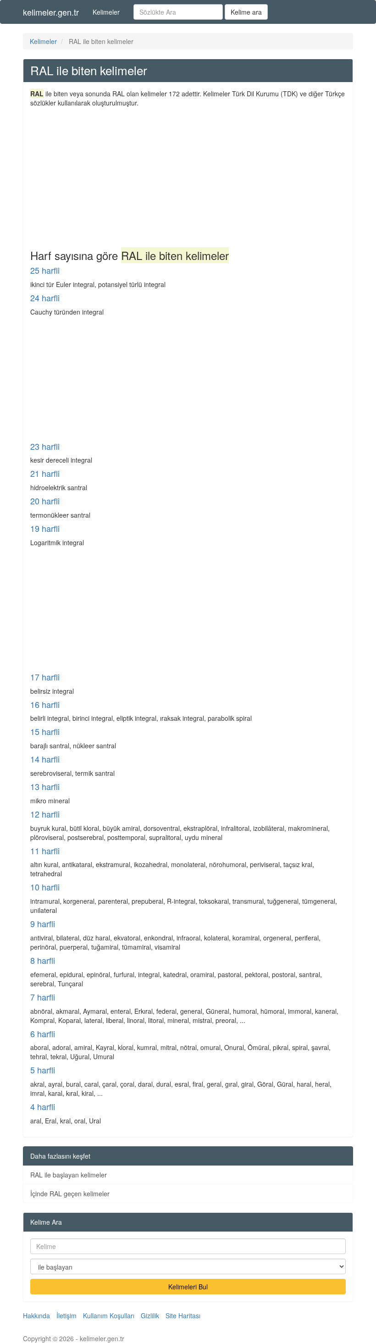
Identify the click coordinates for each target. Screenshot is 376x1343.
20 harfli (45, 501)
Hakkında (36, 1315)
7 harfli (42, 997)
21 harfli (45, 473)
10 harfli (45, 887)
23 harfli (45, 446)
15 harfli (45, 731)
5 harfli (42, 1070)
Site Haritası (183, 1315)
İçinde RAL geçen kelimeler (70, 1193)
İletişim (66, 1315)
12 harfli (45, 814)
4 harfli (42, 1106)
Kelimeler (106, 12)
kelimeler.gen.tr (51, 12)
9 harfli (42, 923)
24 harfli (45, 298)
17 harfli (45, 677)
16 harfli (45, 704)
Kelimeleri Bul (188, 1286)
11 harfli (45, 851)
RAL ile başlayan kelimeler (68, 1174)
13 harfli (45, 786)
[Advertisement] (188, 176)
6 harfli (42, 1033)
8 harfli (42, 960)
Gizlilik (150, 1315)
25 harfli (45, 270)
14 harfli (45, 759)
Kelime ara (246, 12)
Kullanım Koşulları (108, 1315)
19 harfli (45, 528)
